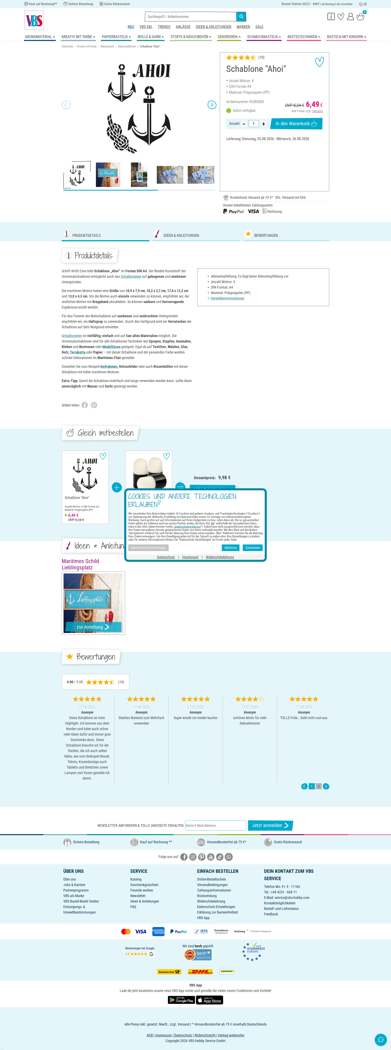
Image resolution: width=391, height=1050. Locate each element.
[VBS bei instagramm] (193, 856)
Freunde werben (141, 890)
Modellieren (111, 347)
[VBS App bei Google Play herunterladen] (182, 1000)
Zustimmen (252, 548)
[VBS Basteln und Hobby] (34, 20)
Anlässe (183, 26)
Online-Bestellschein (211, 879)
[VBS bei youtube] (211, 856)
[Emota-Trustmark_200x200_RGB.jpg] (253, 951)
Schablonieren (131, 276)
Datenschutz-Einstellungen (216, 907)
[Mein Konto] (351, 16)
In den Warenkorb (293, 123)
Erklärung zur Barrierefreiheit (217, 912)
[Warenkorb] (360, 16)
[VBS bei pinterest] (202, 856)
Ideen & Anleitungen (213, 26)
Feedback (271, 914)
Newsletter (137, 896)
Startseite (67, 46)
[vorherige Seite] (304, 786)
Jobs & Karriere (74, 885)
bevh (198, 946)
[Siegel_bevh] (198, 954)
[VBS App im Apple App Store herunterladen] (209, 1000)
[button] (66, 104)
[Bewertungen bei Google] (140, 951)
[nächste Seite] (326, 786)
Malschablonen (127, 46)
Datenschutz (166, 557)
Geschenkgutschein (144, 885)
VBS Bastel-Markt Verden (81, 901)
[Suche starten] (241, 16)
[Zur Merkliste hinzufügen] (319, 62)
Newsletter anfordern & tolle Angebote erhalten (140, 825)
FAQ (133, 907)
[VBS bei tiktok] (220, 856)
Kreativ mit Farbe (87, 46)
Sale (259, 26)
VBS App (203, 918)
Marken (243, 26)
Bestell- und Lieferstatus (281, 908)
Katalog (136, 879)
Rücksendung (207, 896)
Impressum (190, 557)
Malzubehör (107, 46)
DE (365, 4)
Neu (131, 26)
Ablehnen (230, 548)
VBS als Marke (73, 896)
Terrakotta (77, 352)
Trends (164, 26)
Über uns (69, 879)
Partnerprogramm (76, 890)
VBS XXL (146, 26)
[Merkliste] (341, 16)
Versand (317, 111)
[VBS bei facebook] (184, 856)
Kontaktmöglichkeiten (279, 903)
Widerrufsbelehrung (211, 901)
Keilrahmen (108, 366)
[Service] (331, 16)
